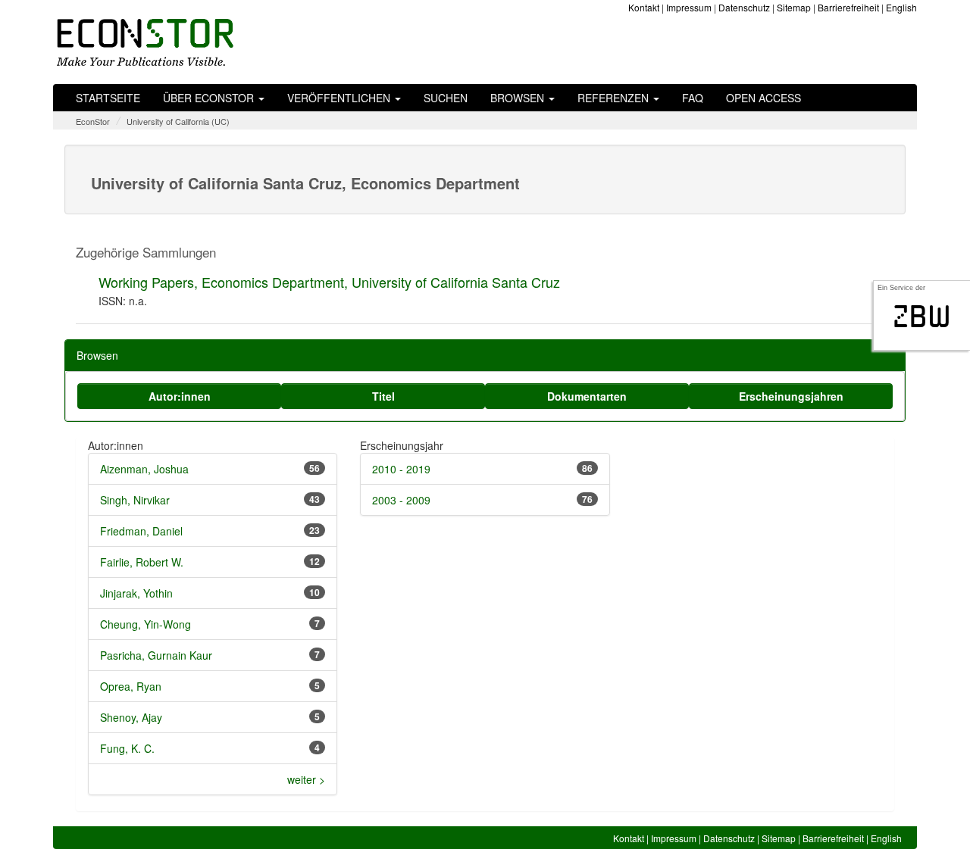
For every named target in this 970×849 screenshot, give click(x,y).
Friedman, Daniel (141, 530)
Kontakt (643, 7)
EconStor (93, 121)
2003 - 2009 (401, 499)
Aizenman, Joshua (144, 468)
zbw (922, 317)
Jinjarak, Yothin (136, 593)
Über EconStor (210, 97)
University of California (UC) (178, 121)
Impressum (689, 7)
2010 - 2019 (401, 468)
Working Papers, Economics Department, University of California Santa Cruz (329, 282)
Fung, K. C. (127, 748)
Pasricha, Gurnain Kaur (156, 655)
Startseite (108, 97)
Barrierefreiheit (848, 7)
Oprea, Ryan (130, 686)
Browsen (518, 97)
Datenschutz (744, 7)
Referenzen (614, 97)
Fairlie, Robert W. (141, 562)
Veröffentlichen (340, 97)
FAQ (692, 97)
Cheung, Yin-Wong (145, 624)
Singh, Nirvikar (135, 499)
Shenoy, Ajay (131, 717)
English (901, 7)
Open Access (763, 97)
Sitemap (794, 7)
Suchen (446, 97)
